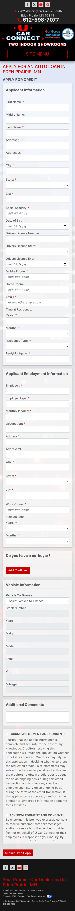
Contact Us (24, 890)
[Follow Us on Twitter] (34, 4)
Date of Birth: (15, 220)
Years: (10, 315)
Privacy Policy (37, 890)
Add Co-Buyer (18, 570)
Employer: (13, 385)
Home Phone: (15, 284)
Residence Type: (17, 340)
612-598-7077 (41, 20)
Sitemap (21, 896)
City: (9, 165)
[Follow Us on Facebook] (27, 4)
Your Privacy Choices (36, 896)
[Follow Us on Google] (47, 4)
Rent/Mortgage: (17, 353)
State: (10, 179)
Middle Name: (15, 114)
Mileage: (11, 684)
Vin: (8, 671)
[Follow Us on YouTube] (41, 4)
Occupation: (14, 423)
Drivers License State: (21, 246)
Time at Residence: (19, 309)
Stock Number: (16, 608)
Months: (11, 328)
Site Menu (37, 54)
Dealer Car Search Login (13, 893)
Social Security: (16, 208)
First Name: (14, 102)
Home (5, 890)
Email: (10, 297)
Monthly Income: (17, 411)
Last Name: (13, 127)
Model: (10, 646)
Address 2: (13, 152)
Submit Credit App (18, 853)
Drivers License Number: (23, 233)
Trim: (9, 659)
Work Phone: (15, 504)
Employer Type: (16, 398)
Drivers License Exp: (20, 258)
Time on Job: (15, 517)
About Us (13, 890)
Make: (10, 633)
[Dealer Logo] (37, 35)
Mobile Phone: (16, 271)
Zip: (8, 193)
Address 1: (13, 140)
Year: (9, 620)
